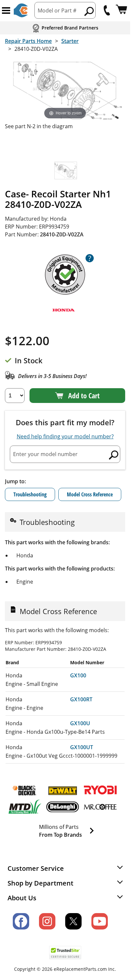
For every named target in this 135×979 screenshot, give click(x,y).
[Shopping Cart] (121, 10)
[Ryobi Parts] (100, 790)
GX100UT (81, 747)
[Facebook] (21, 921)
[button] (6, 10)
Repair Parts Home (28, 41)
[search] (89, 11)
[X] (73, 921)
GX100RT (81, 699)
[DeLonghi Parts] (62, 807)
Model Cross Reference (90, 494)
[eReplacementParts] (21, 10)
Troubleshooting (30, 494)
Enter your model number (45, 454)
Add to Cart (84, 395)
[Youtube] (99, 921)
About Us (22, 897)
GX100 (78, 675)
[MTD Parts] (25, 807)
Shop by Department (40, 883)
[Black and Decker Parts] (25, 790)
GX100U (80, 723)
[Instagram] (47, 921)
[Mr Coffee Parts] (100, 807)
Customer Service (36, 868)
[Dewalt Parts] (62, 790)
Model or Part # (57, 10)
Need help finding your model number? (65, 436)
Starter (70, 41)
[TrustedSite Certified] (65, 952)
